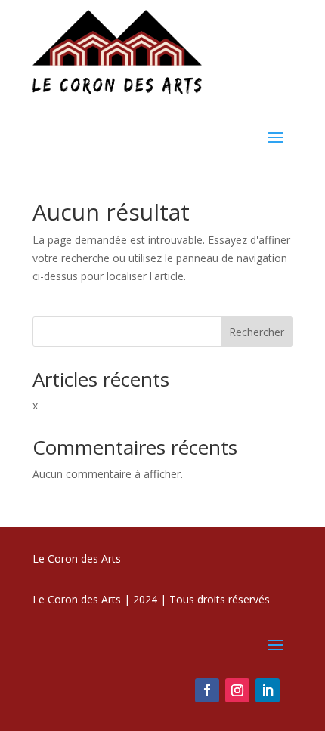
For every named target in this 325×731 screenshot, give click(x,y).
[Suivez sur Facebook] (207, 690)
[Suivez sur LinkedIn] (267, 690)
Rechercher (256, 332)
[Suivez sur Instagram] (237, 690)
